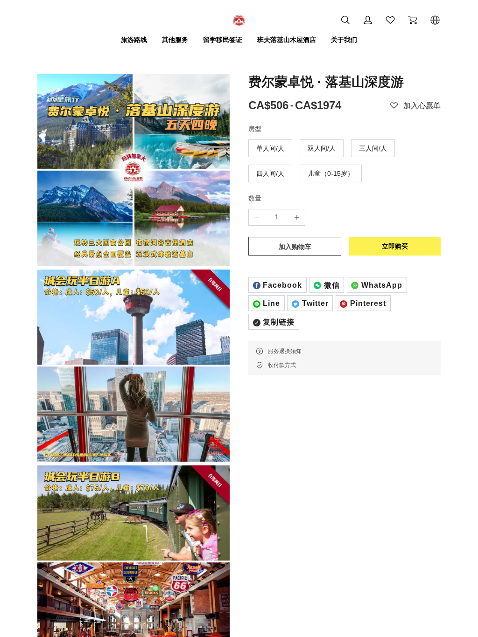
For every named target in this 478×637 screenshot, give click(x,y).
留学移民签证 (222, 39)
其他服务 (175, 39)
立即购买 (395, 246)
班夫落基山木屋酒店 (286, 39)
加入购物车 (295, 246)
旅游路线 (134, 39)
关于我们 (344, 39)
